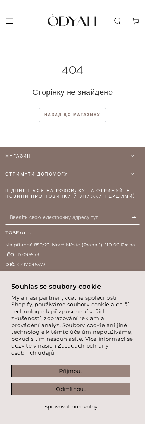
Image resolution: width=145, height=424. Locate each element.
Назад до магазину (72, 114)
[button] (117, 21)
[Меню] (9, 21)
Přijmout (70, 371)
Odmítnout (71, 389)
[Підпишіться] (136, 217)
